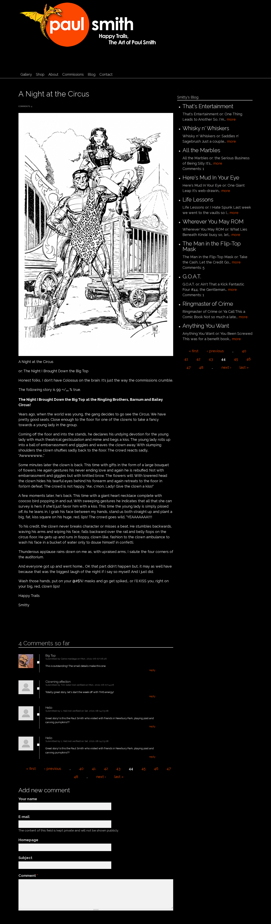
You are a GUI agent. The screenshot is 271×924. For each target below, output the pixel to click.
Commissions (73, 74)
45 (143, 768)
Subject (25, 858)
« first (31, 768)
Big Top (50, 655)
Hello (48, 707)
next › (101, 777)
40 (81, 768)
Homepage (28, 840)
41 (94, 768)
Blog (91, 74)
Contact (105, 74)
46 (156, 768)
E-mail (24, 817)
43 (118, 768)
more (231, 119)
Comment (28, 875)
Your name (27, 799)
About (53, 74)
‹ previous (52, 768)
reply (152, 670)
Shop (40, 74)
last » (118, 777)
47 (169, 768)
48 (76, 777)
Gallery (26, 74)
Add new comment (30, 627)
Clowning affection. (58, 681)
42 (106, 768)
